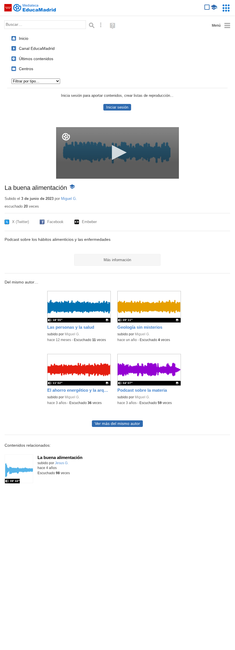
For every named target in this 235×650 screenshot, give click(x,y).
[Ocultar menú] (221, 25)
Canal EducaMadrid (37, 48)
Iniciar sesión (117, 107)
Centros (26, 68)
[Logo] (66, 137)
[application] (117, 153)
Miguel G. (69, 198)
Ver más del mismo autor (117, 423)
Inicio (23, 38)
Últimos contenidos (36, 58)
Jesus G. (61, 463)
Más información (117, 260)
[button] (117, 152)
